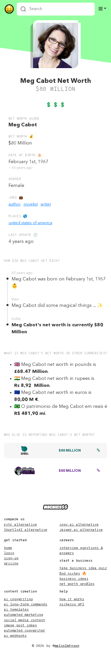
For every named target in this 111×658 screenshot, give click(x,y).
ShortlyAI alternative (25, 530)
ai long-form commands (25, 604)
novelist (30, 205)
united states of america (30, 223)
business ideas (73, 579)
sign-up (11, 558)
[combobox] (56, 9)
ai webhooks (15, 636)
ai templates (16, 610)
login (9, 553)
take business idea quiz (83, 568)
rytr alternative (20, 525)
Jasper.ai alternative (81, 530)
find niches (69, 574)
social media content (24, 620)
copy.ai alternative (79, 525)
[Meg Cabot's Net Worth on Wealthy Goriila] (98, 471)
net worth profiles (76, 584)
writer (46, 205)
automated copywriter (24, 630)
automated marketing (23, 615)
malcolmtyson (66, 646)
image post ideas (20, 625)
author (15, 205)
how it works (71, 599)
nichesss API (71, 604)
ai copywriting (18, 599)
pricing (11, 563)
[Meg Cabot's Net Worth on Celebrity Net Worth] (98, 450)
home (8, 548)
